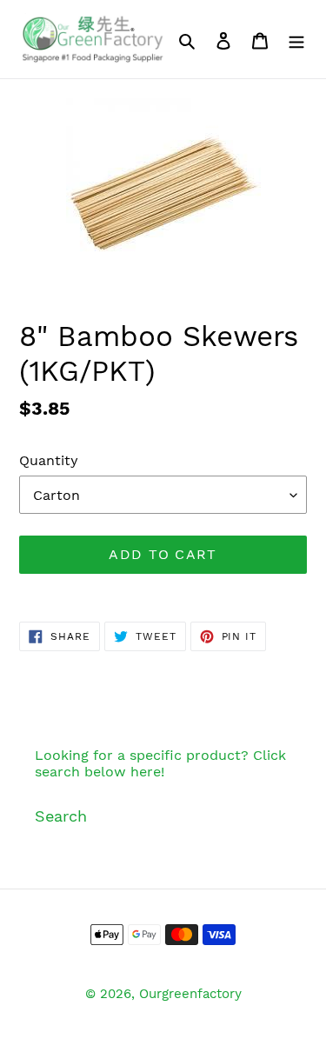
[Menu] (296, 39)
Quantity (48, 460)
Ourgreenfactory (190, 994)
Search (61, 816)
